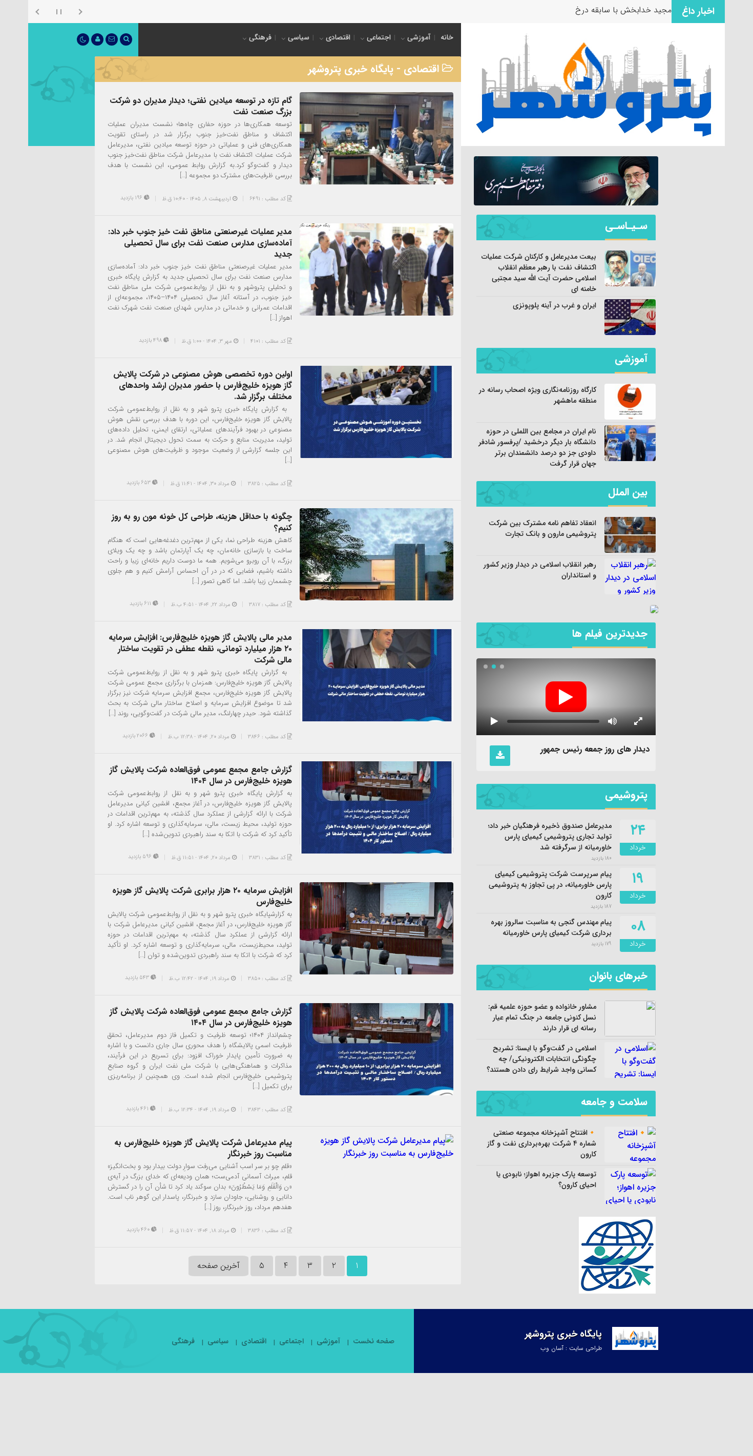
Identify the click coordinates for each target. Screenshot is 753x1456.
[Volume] (612, 721)
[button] (502, 666)
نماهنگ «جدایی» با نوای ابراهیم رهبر (588, 749)
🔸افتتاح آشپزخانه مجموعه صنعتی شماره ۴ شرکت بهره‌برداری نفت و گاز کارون (541, 1143)
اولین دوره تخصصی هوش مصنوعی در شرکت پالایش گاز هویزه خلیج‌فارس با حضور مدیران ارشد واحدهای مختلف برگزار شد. (202, 385)
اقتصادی (338, 37)
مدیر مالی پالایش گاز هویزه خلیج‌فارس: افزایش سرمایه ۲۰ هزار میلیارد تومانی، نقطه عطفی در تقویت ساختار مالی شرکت (200, 649)
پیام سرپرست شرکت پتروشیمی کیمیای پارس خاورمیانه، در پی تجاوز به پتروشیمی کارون (550, 884)
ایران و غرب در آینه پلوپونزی (554, 305)
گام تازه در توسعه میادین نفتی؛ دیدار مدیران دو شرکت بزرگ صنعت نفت (201, 106)
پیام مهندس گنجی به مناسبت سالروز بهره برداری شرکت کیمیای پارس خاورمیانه (551, 928)
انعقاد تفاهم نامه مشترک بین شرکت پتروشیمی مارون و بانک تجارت (542, 528)
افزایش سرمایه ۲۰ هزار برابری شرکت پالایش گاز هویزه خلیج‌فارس (202, 896)
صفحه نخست (373, 1341)
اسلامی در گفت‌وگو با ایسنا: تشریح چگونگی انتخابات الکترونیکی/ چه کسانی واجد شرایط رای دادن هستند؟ (541, 1059)
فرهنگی (260, 37)
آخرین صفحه (218, 1265)
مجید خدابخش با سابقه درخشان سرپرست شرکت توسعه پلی (570, 10)
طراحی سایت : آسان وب (571, 1348)
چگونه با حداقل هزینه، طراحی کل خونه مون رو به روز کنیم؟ (202, 522)
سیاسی (298, 37)
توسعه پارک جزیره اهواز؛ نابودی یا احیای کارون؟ (546, 1180)
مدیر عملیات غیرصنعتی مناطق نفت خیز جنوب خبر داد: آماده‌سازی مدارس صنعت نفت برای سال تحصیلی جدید (200, 243)
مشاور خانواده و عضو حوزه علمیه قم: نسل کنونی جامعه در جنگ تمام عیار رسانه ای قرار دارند (542, 1017)
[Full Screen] (638, 721)
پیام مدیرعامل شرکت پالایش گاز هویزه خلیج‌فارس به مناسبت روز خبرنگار (203, 1148)
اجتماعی (379, 37)
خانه (447, 37)
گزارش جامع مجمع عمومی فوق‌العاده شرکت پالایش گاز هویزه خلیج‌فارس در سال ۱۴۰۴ (201, 775)
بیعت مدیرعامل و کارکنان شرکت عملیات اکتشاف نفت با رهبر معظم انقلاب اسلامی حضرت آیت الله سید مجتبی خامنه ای (539, 273)
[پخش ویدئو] (566, 696)
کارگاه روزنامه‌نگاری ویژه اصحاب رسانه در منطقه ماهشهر (537, 395)
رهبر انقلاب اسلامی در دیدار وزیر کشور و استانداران (540, 570)
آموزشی (419, 37)
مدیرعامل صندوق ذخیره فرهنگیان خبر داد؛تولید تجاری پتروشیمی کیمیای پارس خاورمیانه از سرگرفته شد (550, 836)
